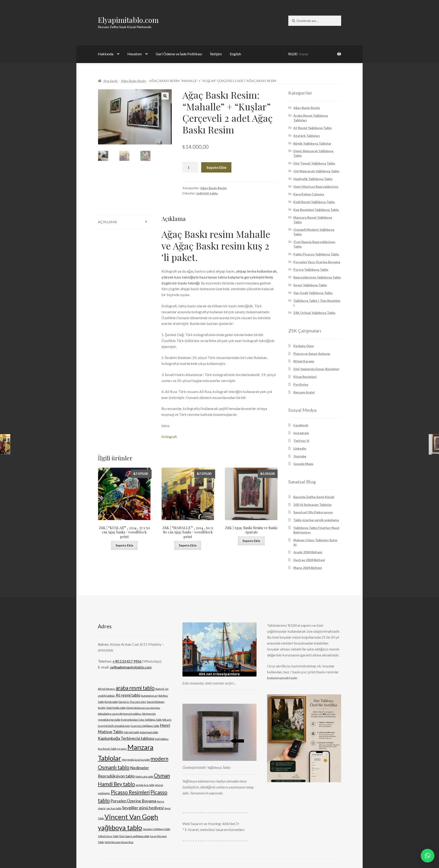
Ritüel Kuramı (303, 361)
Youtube (299, 456)
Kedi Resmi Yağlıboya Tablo (314, 202)
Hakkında (105, 54)
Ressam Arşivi (304, 392)
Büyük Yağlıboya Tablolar (312, 143)
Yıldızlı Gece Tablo (108, 836)
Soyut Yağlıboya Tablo (310, 285)
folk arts (166, 719)
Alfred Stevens (106, 688)
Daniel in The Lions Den (132, 701)
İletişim (216, 54)
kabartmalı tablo (149, 732)
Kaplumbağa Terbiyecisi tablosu (126, 738)
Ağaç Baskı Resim (133, 81)
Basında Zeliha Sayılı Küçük (313, 497)
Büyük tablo (111, 701)
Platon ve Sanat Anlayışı (311, 354)
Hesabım (134, 54)
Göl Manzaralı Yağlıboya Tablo (316, 171)
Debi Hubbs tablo (116, 707)
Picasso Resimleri (130, 792)
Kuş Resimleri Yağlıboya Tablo (316, 210)
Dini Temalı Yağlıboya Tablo (314, 163)
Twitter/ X (301, 441)
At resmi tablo (128, 695)
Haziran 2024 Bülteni (309, 560)
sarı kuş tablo (113, 808)
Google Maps (303, 464)
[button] (165, 96)
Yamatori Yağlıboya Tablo (156, 829)
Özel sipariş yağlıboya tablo (134, 836)
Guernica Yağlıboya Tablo (145, 725)
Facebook (300, 425)
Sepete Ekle (216, 167)
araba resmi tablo (135, 688)
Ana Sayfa (110, 81)
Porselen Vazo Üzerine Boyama (316, 262)
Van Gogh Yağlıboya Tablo (313, 293)
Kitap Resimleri (305, 377)
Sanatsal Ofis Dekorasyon (313, 512)
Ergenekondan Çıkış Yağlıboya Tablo (141, 719)
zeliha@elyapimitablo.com (131, 667)
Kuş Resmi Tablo (107, 748)
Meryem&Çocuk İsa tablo (136, 759)
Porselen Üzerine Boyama (133, 801)
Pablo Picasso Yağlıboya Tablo (316, 254)
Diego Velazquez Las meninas (143, 707)
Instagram (301, 433)
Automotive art (149, 695)
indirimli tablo (207, 193)
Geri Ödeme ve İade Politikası (179, 54)
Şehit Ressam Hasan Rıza (118, 842)
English (235, 54)
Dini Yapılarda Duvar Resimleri (316, 369)
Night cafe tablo (144, 776)
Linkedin (299, 448)
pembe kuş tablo (145, 784)
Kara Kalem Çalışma (308, 194)
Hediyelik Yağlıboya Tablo (312, 179)
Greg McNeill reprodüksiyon (114, 725)
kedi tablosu (162, 738)
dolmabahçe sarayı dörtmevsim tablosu (119, 713)
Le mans (122, 748)
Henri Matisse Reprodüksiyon (315, 186)
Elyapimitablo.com (128, 20)
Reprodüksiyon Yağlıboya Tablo (317, 277)
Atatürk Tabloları (306, 136)
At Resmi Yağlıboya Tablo (312, 128)
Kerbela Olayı (303, 346)
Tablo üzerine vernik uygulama (316, 520)
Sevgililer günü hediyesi (143, 807)
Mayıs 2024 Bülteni (307, 568)
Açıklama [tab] (107, 222)
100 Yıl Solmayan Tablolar (312, 505)
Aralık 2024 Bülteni (307, 552)
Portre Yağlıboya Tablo (310, 269)
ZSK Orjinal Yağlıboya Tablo (314, 313)
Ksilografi (169, 436)
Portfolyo (300, 384)
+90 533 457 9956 (127, 661)
